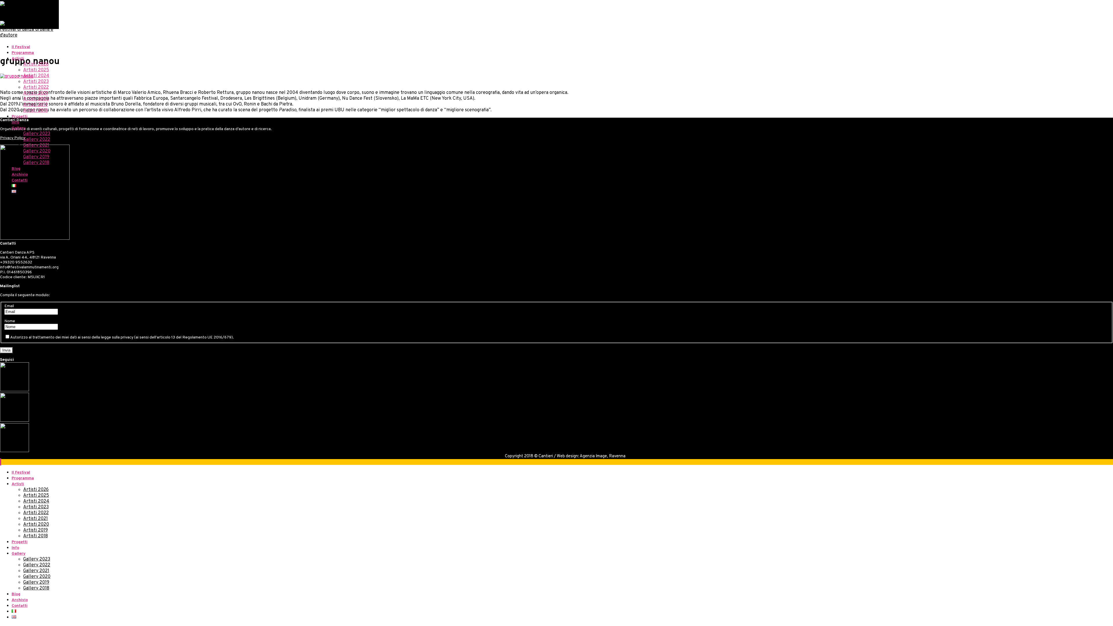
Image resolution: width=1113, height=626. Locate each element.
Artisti (18, 58)
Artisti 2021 (35, 93)
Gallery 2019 (36, 157)
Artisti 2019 (35, 105)
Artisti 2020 (36, 99)
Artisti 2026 (36, 64)
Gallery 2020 (36, 151)
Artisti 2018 (35, 111)
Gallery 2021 (36, 145)
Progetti (20, 116)
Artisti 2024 (36, 76)
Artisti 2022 (36, 87)
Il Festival (21, 47)
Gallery (19, 128)
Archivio (20, 174)
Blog (16, 168)
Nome (9, 321)
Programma (23, 52)
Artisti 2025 (36, 70)
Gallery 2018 (36, 163)
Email (9, 306)
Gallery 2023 (36, 134)
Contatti (20, 180)
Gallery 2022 (36, 140)
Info (15, 122)
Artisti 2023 (36, 82)
